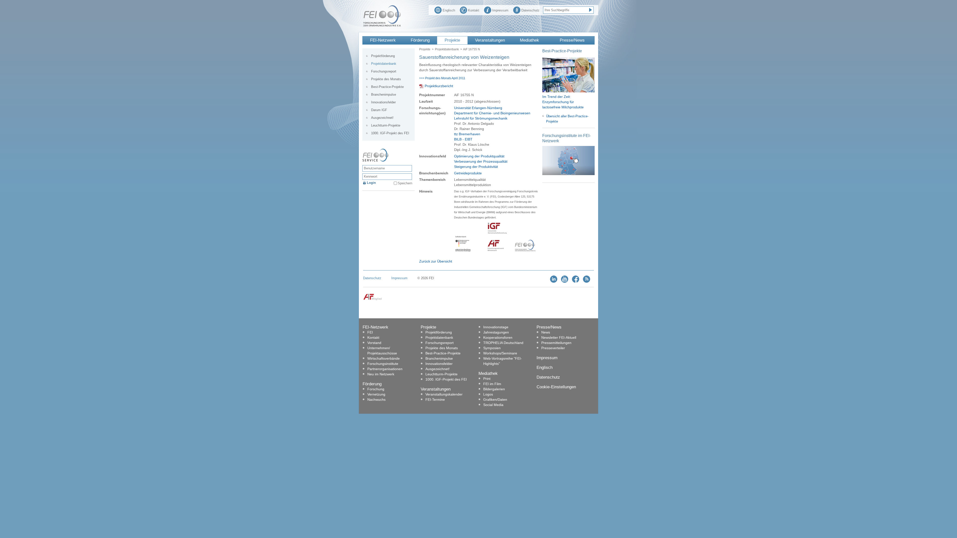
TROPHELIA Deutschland (503, 343)
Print (486, 379)
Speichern (405, 183)
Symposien (492, 348)
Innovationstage (495, 327)
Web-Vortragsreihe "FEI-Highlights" (502, 361)
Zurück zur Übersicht (435, 261)
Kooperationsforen (497, 337)
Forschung (375, 389)
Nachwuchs (376, 400)
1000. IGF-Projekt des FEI (390, 133)
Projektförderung (383, 56)
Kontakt (473, 10)
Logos (488, 394)
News (545, 332)
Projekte (452, 40)
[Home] (382, 25)
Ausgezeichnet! (382, 118)
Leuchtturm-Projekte (385, 125)
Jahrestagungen (496, 332)
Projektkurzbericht (439, 86)
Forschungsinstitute (382, 364)
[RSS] (586, 281)
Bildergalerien (494, 389)
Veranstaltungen (490, 40)
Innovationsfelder (383, 102)
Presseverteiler (553, 348)
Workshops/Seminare (500, 353)
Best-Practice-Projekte (387, 87)
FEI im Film (492, 384)
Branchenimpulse (383, 94)
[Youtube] (564, 281)
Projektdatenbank (447, 49)
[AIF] (372, 299)
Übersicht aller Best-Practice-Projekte (567, 118)
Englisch (449, 10)
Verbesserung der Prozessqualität (480, 161)
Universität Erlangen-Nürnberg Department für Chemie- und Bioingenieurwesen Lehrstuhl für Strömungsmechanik (492, 113)
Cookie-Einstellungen (556, 387)
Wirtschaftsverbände (383, 358)
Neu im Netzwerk (380, 374)
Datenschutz (530, 10)
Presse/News (572, 40)
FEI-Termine (435, 400)
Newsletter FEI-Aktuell (558, 337)
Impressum (500, 10)
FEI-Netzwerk (383, 40)
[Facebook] (575, 281)
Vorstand (374, 343)
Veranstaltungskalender (444, 394)
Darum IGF (379, 110)
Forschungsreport (383, 71)
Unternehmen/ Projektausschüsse (382, 350)
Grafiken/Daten (495, 400)
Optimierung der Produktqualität (479, 156)
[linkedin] (553, 281)
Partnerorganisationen (384, 369)
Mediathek (529, 40)
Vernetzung (376, 394)
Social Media (493, 405)
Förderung (420, 40)
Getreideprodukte (468, 173)
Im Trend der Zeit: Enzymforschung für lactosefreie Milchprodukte (563, 102)
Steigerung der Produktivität (476, 167)
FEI (370, 332)
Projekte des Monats (386, 79)
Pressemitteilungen (556, 343)
